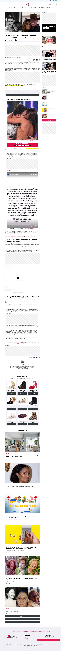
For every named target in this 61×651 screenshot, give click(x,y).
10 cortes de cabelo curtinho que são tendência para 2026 (20, 486)
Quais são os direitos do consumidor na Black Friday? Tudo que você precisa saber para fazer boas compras (49, 59)
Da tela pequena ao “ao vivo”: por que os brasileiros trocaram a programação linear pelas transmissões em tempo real (21, 547)
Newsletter (15, 0)
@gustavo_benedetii (31, 228)
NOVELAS (30, 631)
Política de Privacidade (28, 646)
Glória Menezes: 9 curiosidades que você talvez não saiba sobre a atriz (22, 579)
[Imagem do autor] (5, 57)
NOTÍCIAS (23, 631)
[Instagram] (53, 0)
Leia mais (8, 489)
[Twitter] (52, 0)
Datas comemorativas (9, 514)
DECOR (42, 631)
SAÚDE (40, 631)
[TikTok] (56, 0)
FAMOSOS (27, 631)
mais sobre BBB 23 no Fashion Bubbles (19, 343)
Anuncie (8, 0)
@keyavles (31, 140)
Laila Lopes (8, 57)
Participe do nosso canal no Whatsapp (23, 65)
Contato (19, 0)
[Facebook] (50, 0)
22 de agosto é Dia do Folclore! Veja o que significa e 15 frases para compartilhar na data (21, 516)
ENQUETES (19, 631)
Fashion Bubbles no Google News (13, 236)
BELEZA (36, 631)
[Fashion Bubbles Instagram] (22, 145)
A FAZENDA (15, 631)
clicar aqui (21, 236)
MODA (34, 631)
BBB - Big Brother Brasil (8, 33)
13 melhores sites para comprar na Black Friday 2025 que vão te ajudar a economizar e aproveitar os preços (49, 72)
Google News (11, 0)
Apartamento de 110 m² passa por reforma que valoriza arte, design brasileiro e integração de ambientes (22, 455)
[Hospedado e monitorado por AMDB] (30, 650)
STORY (50, 631)
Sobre (5, 0)
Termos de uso (33, 646)
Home (7, 7)
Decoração (43, 7)
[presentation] (22, 442)
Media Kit (26, 638)
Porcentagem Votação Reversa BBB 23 (17, 342)
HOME (11, 631)
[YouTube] (55, 0)
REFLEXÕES (46, 631)
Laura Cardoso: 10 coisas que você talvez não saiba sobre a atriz (21, 609)
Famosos (7, 577)
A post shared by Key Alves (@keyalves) (18, 292)
